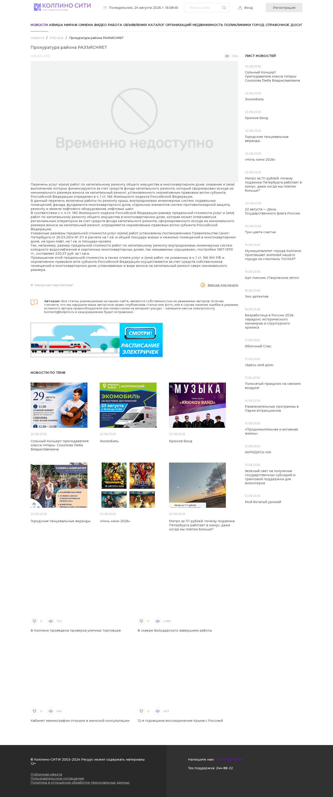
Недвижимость (208, 25)
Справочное (277, 25)
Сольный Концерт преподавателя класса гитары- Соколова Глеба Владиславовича (60, 445)
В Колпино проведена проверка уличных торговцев (76, 630)
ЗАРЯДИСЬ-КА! (258, 452)
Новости (39, 25)
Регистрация (284, 8)
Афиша (56, 25)
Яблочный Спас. (259, 346)
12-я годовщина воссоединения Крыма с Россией (180, 721)
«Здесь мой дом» (259, 365)
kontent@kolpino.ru (59, 312)
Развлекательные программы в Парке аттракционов (272, 408)
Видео (100, 25)
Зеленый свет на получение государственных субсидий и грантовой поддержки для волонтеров (270, 477)
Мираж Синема (78, 25)
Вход (248, 8)
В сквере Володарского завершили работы (175, 630)
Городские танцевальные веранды (60, 521)
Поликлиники (237, 25)
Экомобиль (109, 441)
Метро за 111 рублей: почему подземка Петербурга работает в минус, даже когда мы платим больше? (201, 525)
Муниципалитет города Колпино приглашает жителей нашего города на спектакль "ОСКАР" (273, 255)
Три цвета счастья (260, 232)
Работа (115, 25)
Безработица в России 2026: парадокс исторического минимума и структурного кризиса (269, 321)
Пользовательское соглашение (57, 778)
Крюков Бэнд (180, 441)
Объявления (135, 25)
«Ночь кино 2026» (115, 521)
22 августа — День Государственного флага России (272, 211)
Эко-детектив (256, 296)
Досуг (296, 25)
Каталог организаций (169, 25)
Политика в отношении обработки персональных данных (80, 783)
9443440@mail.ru (229, 759)
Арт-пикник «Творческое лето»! (272, 278)
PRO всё (56, 38)
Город (258, 25)
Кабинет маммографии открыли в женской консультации (80, 721)
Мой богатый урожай (263, 502)
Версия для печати (223, 285)
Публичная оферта (46, 774)
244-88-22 (224, 768)
